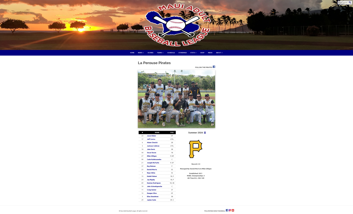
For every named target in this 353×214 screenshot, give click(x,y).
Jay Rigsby (151, 180)
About (218, 53)
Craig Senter (151, 190)
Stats (192, 53)
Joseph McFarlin (153, 163)
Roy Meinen (151, 166)
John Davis (151, 149)
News (140, 53)
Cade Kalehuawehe (154, 159)
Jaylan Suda (151, 200)
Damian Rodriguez (154, 183)
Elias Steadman (152, 196)
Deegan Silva (152, 193)
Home (132, 53)
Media (210, 53)
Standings (183, 53)
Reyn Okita (151, 173)
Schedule (171, 53)
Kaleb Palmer (152, 176)
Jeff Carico (151, 139)
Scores (150, 53)
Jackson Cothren (153, 146)
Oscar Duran (151, 152)
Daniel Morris (152, 169)
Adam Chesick (152, 142)
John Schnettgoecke (154, 186)
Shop (202, 53)
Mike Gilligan (152, 156)
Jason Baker (151, 136)
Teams (159, 53)
